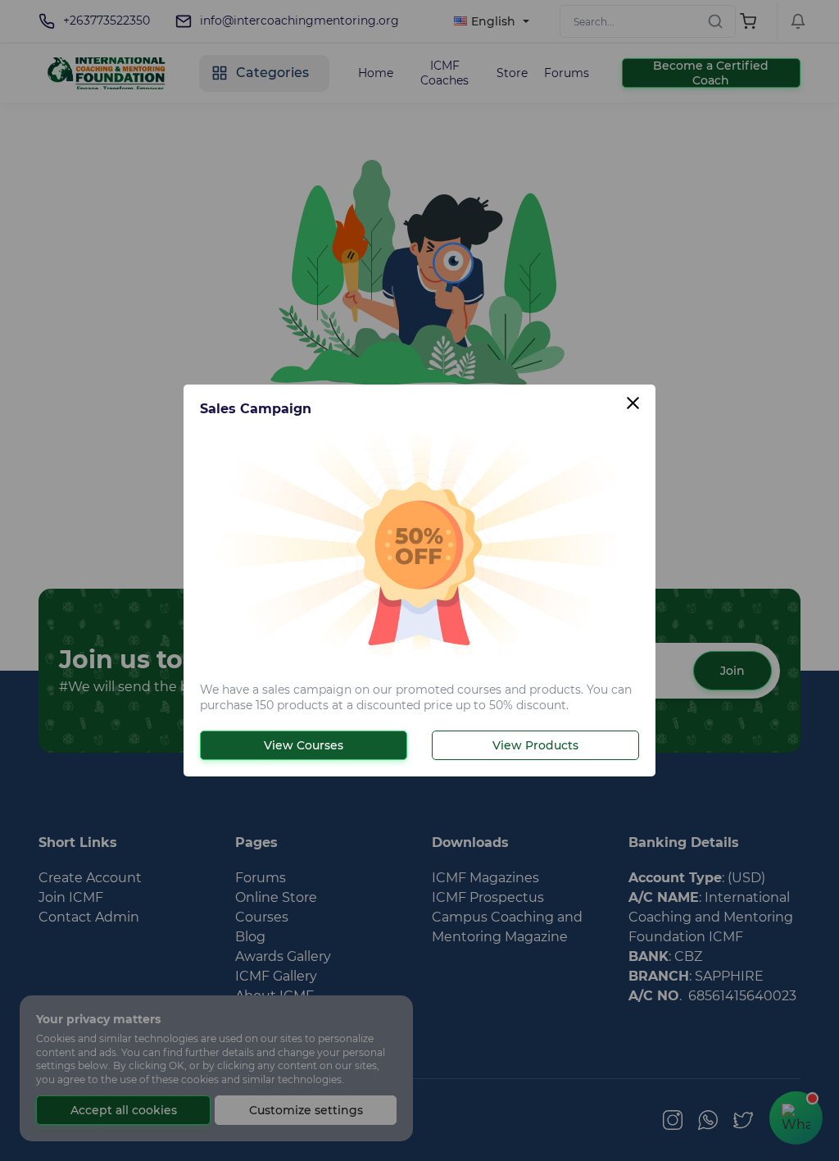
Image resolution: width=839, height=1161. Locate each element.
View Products (535, 745)
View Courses (303, 745)
